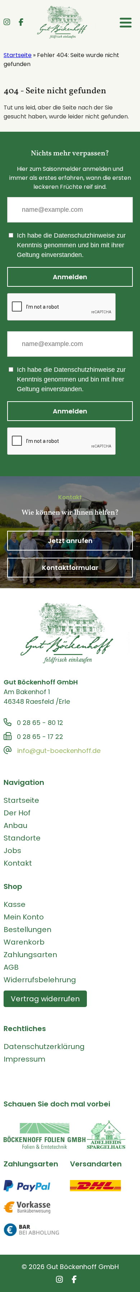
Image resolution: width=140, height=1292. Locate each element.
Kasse (14, 904)
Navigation (24, 782)
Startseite (18, 55)
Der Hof (17, 813)
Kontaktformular (70, 567)
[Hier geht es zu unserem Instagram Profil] (7, 22)
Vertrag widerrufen (45, 999)
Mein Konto (24, 917)
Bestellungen (27, 929)
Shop (13, 886)
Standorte (22, 838)
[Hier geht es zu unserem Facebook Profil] (21, 22)
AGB (11, 967)
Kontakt (18, 863)
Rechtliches (25, 1029)
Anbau (15, 825)
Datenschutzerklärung (44, 1046)
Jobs (12, 851)
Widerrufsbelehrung (40, 980)
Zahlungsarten (30, 955)
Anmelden (70, 276)
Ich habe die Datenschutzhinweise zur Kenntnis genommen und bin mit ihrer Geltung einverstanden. (71, 245)
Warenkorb (24, 942)
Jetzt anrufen (70, 540)
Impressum (24, 1059)
